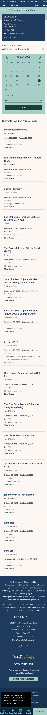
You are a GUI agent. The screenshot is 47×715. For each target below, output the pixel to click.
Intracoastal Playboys (15, 20)
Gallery (20, 713)
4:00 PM (7, 232)
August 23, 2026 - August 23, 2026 (18, 138)
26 (22, 85)
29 (39, 85)
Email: (24, 636)
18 (17, 80)
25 (17, 85)
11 (17, 76)
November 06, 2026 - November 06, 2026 (20, 559)
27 (28, 85)
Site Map (36, 695)
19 (22, 80)
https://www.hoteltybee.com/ (23, 640)
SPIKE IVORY (11, 341)
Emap (32, 692)
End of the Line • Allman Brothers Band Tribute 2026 (22, 218)
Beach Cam (4, 713)
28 (34, 85)
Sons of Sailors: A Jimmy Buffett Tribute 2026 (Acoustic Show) (21, 281)
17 (11, 80)
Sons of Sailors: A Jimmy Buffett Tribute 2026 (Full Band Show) (21, 312)
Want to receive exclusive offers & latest (23, 671)
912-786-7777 (29, 630)
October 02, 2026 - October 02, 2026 (18, 384)
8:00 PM (7, 172)
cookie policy (18, 700)
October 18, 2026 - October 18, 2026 (18, 531)
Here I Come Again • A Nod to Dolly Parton (23, 375)
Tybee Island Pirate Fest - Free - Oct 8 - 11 (23, 465)
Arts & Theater (10, 24)
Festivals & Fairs (10, 286)
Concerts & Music (10, 192)
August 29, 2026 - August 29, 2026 (18, 197)
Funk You (9, 550)
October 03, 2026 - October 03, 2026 (18, 416)
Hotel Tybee (23, 617)
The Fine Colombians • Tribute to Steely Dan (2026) (21, 406)
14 (34, 76)
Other (6, 224)
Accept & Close (10, 703)
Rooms (23, 1)
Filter (23, 107)
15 (39, 76)
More (6, 10)
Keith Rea (9, 522)
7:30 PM (7, 263)
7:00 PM (7, 506)
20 (28, 80)
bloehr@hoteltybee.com (26, 636)
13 (28, 76)
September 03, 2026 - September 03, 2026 (21, 260)
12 (22, 76)
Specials (28, 713)
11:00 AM (8, 478)
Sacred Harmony (13, 188)
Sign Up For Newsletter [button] (25, 679)
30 (6, 90)
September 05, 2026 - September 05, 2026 (21, 322)
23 (6, 85)
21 (34, 80)
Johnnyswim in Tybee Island (19, 494)
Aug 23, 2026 (10, 26)
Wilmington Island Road (14, 204)
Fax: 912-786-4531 (23, 633)
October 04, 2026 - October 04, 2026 (18, 444)
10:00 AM (8, 534)
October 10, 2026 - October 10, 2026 (18, 475)
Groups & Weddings (14, 3)
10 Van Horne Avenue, (13, 144)
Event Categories (13, 96)
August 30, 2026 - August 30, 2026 (18, 228)
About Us (5, 3)
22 (39, 81)
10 (11, 76)
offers (30, 1)
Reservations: (23, 630)
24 (11, 85)
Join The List (23, 664)
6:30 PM (7, 562)
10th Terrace (9, 509)
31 (11, 90)
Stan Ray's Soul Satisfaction (19, 435)
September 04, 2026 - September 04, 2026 (21, 291)
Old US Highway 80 (12, 481)
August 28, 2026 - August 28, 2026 (18, 169)
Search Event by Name (12, 45)
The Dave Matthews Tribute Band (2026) (22, 250)
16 (6, 80)
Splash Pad (38, 3)
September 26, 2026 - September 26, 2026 (21, 350)
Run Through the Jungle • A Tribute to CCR (22, 159)
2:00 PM (7, 353)
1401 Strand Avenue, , (23, 624)
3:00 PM (10, 30)
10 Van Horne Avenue (13, 235)
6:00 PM (7, 200)
